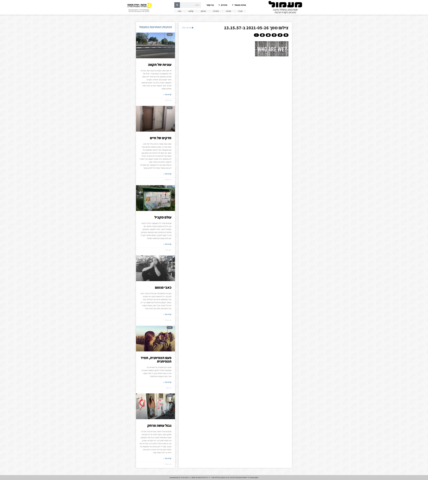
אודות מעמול (240, 5)
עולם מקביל (162, 217)
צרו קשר (210, 5)
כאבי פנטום (163, 287)
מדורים (224, 5)
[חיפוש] (177, 5)
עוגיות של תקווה (159, 64)
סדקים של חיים (160, 137)
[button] (285, 35)
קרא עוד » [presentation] (167, 94)
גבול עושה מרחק (159, 425)
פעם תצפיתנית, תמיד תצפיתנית (156, 359)
